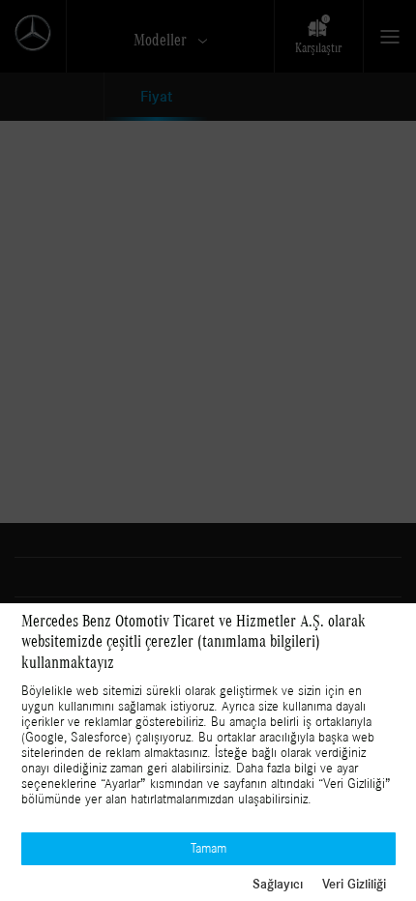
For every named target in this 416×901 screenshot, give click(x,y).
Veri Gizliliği (354, 884)
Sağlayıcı (278, 884)
